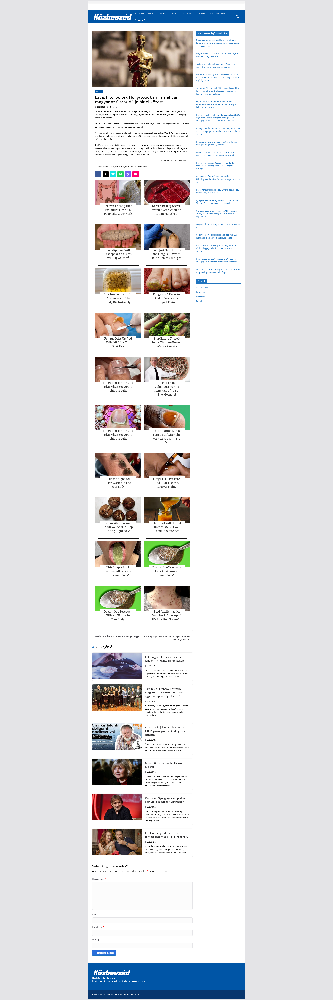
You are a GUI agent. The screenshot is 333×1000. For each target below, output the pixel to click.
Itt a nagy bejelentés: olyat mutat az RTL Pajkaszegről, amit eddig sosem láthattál (166, 731)
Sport (174, 13)
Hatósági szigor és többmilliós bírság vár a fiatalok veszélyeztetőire (167, 638)
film (115, 107)
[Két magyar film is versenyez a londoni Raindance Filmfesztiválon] (117, 654)
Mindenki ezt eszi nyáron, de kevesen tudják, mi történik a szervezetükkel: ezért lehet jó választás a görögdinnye (218, 77)
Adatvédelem (202, 287)
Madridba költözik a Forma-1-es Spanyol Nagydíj (117, 636)
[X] (106, 174)
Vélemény (140, 20)
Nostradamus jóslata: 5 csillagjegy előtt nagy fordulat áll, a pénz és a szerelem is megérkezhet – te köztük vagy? (217, 43)
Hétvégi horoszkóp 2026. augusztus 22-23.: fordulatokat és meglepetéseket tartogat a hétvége (215, 166)
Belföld (139, 13)
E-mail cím (98, 927)
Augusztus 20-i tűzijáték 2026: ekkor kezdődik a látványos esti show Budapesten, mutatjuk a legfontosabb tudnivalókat (217, 91)
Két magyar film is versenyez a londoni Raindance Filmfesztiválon (165, 658)
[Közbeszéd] (112, 17)
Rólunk (199, 301)
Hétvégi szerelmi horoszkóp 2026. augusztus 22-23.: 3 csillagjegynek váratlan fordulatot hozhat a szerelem (218, 131)
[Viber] (128, 174)
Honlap (96, 939)
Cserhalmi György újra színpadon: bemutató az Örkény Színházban (165, 799)
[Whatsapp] (120, 174)
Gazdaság (187, 13)
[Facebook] (98, 174)
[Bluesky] (113, 174)
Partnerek (200, 296)
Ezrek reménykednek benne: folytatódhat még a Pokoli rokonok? (166, 834)
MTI (110, 107)
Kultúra (200, 13)
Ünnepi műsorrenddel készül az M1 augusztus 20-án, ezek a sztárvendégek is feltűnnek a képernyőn (216, 214)
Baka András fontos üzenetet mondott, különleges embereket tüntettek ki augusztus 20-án (218, 179)
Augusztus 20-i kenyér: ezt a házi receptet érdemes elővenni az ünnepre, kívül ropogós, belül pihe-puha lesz (216, 104)
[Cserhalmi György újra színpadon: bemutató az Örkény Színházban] (117, 795)
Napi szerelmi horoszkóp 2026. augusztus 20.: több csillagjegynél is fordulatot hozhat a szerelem (217, 248)
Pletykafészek (218, 13)
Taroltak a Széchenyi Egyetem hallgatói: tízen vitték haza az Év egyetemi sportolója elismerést (164, 692)
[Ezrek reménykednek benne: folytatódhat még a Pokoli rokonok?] (117, 830)
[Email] (135, 174)
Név (95, 914)
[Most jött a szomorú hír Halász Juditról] (117, 760)
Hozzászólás (99, 878)
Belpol (163, 13)
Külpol (151, 13)
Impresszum (201, 292)
